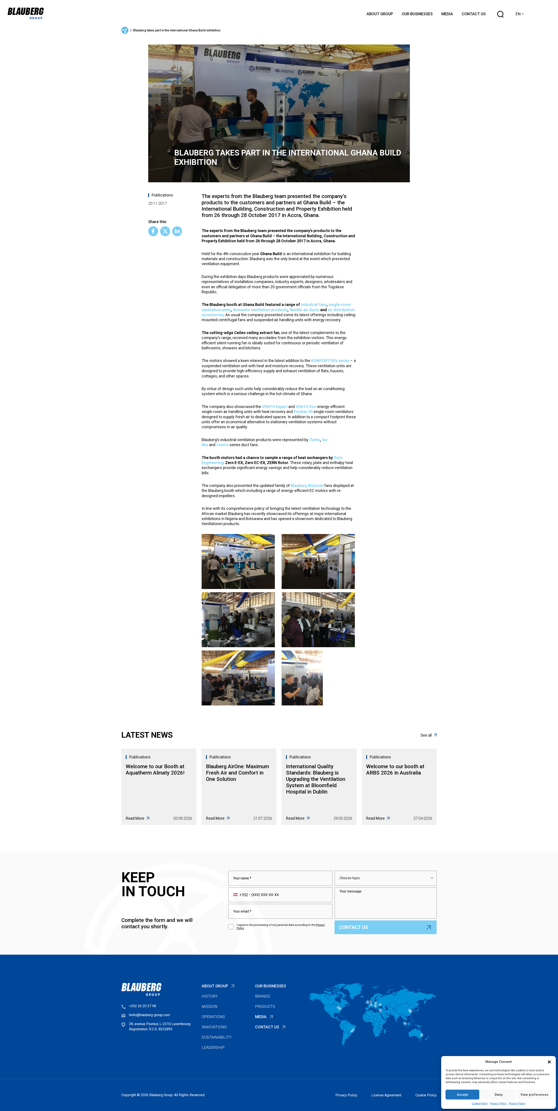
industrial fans (314, 304)
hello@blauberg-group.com (149, 1015)
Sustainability (216, 1037)
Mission (210, 1006)
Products (265, 1006)
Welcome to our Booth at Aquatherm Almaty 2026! (155, 769)
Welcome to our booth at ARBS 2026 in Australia (395, 769)
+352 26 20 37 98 (142, 1006)
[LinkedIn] (177, 231)
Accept (462, 1095)
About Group (380, 14)
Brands (262, 996)
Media (447, 14)
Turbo (314, 439)
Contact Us (474, 14)
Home (124, 30)
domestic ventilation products (260, 309)
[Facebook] (153, 231)
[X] (165, 231)
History (210, 996)
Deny (498, 1095)
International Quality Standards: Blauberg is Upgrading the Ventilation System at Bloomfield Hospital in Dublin (315, 779)
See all (426, 735)
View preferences (534, 1095)
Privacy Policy (498, 1103)
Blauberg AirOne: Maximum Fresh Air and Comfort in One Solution (237, 772)
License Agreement (386, 1095)
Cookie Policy (480, 1103)
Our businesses (417, 14)
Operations (213, 1016)
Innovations (214, 1027)
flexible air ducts (304, 309)
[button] (549, 1062)
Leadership (213, 1047)
